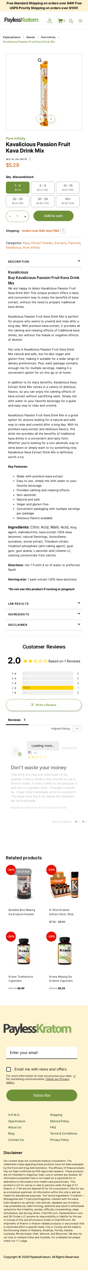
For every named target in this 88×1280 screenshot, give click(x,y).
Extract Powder (42, 243)
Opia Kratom (16, 1121)
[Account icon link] (49, 21)
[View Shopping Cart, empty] (61, 21)
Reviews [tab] (14, 720)
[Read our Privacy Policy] (74, 1076)
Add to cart (53, 216)
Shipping (56, 1115)
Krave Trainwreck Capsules (21, 978)
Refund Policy (59, 1121)
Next (51, 119)
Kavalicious (13, 247)
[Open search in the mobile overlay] (71, 21)
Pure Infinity (48, 37)
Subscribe (41, 1095)
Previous (40, 119)
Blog (11, 1133)
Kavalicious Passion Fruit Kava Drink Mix (39, 807)
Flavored (74, 243)
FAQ (53, 1127)
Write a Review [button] (46, 705)
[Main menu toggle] (81, 21)
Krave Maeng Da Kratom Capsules (61, 978)
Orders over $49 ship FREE (41, 230)
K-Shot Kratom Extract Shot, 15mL (61, 912)
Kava (26, 243)
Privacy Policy (59, 1140)
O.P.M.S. (14, 1115)
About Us (14, 1127)
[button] (40, 60)
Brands (31, 37)
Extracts (60, 243)
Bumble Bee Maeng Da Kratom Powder (22, 912)
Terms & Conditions (63, 1133)
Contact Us (16, 1140)
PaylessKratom (12, 37)
